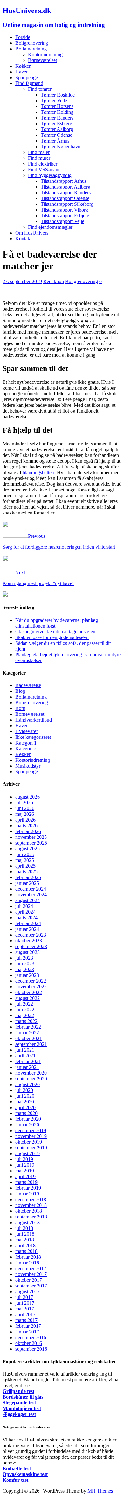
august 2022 (27, 998)
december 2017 (30, 1268)
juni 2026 (24, 808)
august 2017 (27, 1291)
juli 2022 (24, 1004)
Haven (22, 71)
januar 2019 (27, 1193)
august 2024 (27, 900)
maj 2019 (24, 1170)
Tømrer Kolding (57, 112)
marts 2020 (26, 1113)
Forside (22, 37)
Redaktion (53, 281)
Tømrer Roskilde (58, 94)
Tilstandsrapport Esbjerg (65, 215)
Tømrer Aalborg (57, 129)
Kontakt (23, 238)
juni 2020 (24, 1096)
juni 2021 (24, 1050)
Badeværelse (28, 685)
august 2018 (27, 1222)
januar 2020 (27, 1124)
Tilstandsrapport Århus (63, 181)
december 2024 (30, 889)
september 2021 (31, 1044)
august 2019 (27, 1153)
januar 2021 (27, 1067)
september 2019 (31, 1147)
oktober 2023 (28, 940)
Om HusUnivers (31, 233)
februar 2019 (28, 1188)
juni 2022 (24, 1009)
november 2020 (31, 1073)
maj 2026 (24, 814)
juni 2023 (24, 963)
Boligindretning (31, 48)
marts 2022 (26, 1021)
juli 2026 (24, 802)
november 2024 (31, 894)
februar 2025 (28, 877)
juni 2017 (24, 1303)
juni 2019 (24, 1165)
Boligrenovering (31, 43)
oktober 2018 (28, 1211)
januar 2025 (27, 883)
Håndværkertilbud (33, 719)
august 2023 (27, 952)
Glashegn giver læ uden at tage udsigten (55, 631)
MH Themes (100, 1491)
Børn (20, 708)
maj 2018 (24, 1239)
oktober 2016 (28, 1343)
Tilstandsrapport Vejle (62, 221)
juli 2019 (24, 1159)
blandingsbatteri (38, 472)
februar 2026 (28, 831)
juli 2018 (24, 1228)
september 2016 (31, 1349)
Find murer (39, 158)
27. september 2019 (22, 281)
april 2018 (25, 1245)
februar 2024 (28, 923)
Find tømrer (40, 89)
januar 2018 (27, 1262)
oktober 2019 (28, 1142)
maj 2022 (24, 1015)
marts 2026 (26, 825)
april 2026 (25, 820)
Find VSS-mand (44, 169)
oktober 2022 (28, 992)
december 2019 (30, 1130)
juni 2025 (24, 854)
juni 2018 (24, 1234)
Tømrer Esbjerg (56, 123)
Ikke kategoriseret (33, 737)
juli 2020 (24, 1090)
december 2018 (30, 1199)
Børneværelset (42, 60)
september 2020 (31, 1078)
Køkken (23, 66)
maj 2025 (24, 860)
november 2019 (31, 1136)
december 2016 (30, 1337)
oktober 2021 (28, 1038)
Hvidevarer (26, 731)
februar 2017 (28, 1326)
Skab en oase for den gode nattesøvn (52, 637)
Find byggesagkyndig (50, 175)
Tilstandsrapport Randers (66, 192)
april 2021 (25, 1055)
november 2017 (31, 1274)
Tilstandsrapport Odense (65, 198)
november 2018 (31, 1205)
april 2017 (25, 1314)
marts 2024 (26, 917)
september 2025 (31, 843)
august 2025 (27, 848)
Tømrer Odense (56, 135)
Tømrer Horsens (57, 106)
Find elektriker (42, 163)
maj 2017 (24, 1308)
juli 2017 (24, 1297)
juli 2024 (24, 906)
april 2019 (25, 1176)
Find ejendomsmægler (50, 227)
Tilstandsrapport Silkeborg (67, 204)
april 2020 (25, 1107)
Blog (20, 691)
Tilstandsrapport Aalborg (65, 186)
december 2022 (30, 981)
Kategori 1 (26, 743)
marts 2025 (26, 871)
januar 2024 (27, 929)
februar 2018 (28, 1257)
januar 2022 (27, 1032)
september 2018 (31, 1216)
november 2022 (31, 986)
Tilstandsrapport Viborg (64, 209)
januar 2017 (27, 1331)
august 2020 (27, 1084)
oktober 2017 (28, 1280)
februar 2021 (28, 1061)
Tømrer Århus (55, 140)
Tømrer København (60, 146)
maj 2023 (24, 969)
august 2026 (27, 797)
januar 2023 (27, 975)
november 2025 (31, 837)
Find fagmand (29, 83)
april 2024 (25, 912)
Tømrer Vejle (54, 100)
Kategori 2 (26, 748)
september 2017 (31, 1285)
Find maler (39, 152)
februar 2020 (28, 1119)
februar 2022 (28, 1027)
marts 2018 (26, 1251)
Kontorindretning (45, 54)
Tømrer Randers (57, 117)
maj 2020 (24, 1101)
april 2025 (25, 866)
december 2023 (30, 935)
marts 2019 (26, 1182)
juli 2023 (24, 958)
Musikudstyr (27, 766)
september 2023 (31, 946)
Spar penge (26, 77)
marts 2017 (26, 1320)
